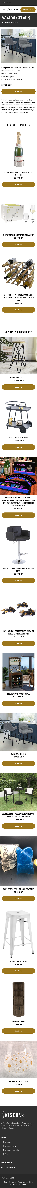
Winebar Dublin (10, 1146)
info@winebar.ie (6, 3)
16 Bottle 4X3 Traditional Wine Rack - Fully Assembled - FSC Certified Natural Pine (18, 297)
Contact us (12, 1182)
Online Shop (28, 10)
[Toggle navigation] (4, 9)
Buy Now (18, 91)
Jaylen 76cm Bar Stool (18, 377)
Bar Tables (23, 68)
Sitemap (24, 1184)
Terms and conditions (25, 1182)
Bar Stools (14, 68)
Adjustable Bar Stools (12, 70)
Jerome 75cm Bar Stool (18, 961)
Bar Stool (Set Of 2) (18, 754)
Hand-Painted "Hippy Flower (18, 1081)
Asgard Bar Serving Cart (18, 437)
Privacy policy (15, 1184)
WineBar (8, 1142)
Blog (6, 1154)
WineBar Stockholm (12, 1150)
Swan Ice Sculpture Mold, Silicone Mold (18, 889)
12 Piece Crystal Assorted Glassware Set (19, 235)
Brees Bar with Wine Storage (18, 694)
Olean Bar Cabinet (18, 1021)
